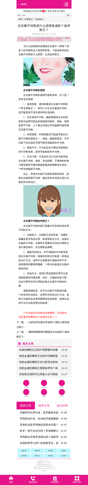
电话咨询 (33, 482)
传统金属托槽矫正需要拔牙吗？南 (38, 368)
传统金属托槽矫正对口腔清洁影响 (38, 362)
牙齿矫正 (24, 4)
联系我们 (64, 450)
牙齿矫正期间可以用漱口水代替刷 (38, 374)
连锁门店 (37, 455)
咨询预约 (55, 482)
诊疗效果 (26, 396)
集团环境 (37, 450)
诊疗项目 (26, 387)
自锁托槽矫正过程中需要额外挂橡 (38, 349)
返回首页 (24, 455)
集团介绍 (24, 450)
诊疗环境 (62, 396)
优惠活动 (44, 387)
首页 (20, 19)
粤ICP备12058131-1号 (49, 468)
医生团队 (62, 387)
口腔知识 (44, 396)
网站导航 (44, 470)
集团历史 (50, 450)
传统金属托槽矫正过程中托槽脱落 (38, 355)
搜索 (68, 15)
